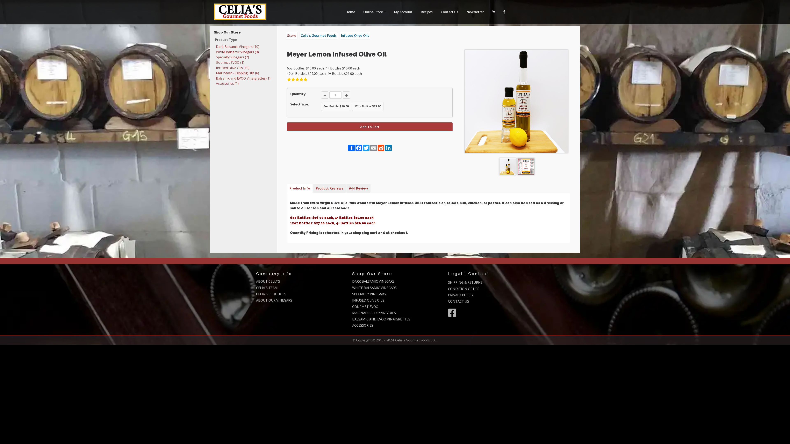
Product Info (299, 188)
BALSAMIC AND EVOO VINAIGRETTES (381, 319)
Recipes (427, 12)
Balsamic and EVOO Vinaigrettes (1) (243, 78)
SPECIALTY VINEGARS (369, 294)
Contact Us (449, 12)
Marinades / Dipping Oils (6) (237, 73)
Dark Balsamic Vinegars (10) (237, 46)
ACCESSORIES (362, 325)
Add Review (358, 188)
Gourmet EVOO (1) (230, 62)
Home (350, 12)
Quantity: (298, 94)
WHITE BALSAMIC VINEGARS (374, 288)
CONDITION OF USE (463, 289)
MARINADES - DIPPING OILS (374, 313)
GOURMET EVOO (365, 306)
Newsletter (475, 12)
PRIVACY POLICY (460, 295)
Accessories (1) (227, 83)
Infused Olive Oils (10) (232, 68)
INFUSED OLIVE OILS (368, 300)
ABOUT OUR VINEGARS (274, 300)
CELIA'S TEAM (267, 288)
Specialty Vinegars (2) (232, 57)
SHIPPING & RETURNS (465, 282)
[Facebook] (504, 11)
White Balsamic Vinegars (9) (237, 52)
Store (291, 35)
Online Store (375, 13)
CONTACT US (458, 301)
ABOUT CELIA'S (268, 281)
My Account (403, 12)
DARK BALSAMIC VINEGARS (373, 281)
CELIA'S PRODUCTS (271, 294)
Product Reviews (329, 188)
